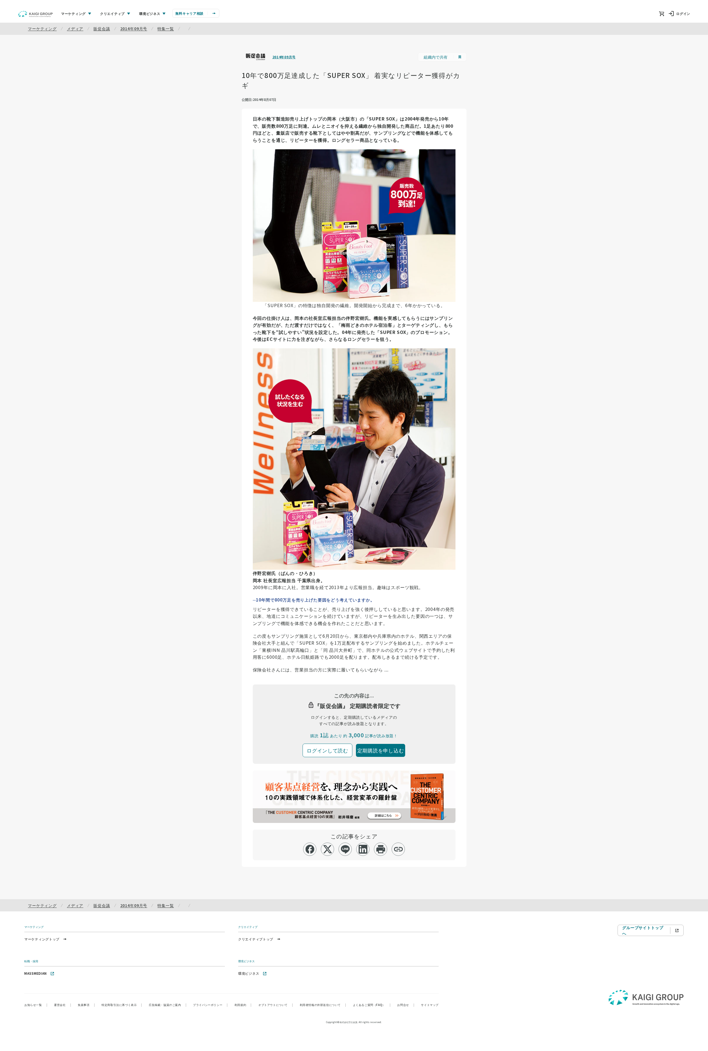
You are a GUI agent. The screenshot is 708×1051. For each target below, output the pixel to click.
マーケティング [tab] (73, 13)
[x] (327, 849)
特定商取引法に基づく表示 (121, 1005)
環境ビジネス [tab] (149, 13)
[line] (345, 849)
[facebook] (310, 849)
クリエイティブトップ (255, 939)
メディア (75, 28)
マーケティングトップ (41, 939)
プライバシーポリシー (210, 1005)
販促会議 (101, 28)
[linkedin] (363, 849)
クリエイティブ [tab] (112, 13)
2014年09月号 (133, 28)
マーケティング (42, 28)
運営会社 (62, 1005)
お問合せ (405, 1005)
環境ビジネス (248, 973)
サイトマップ (430, 1005)
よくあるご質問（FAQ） (372, 1005)
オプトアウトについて (275, 1005)
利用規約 (243, 1005)
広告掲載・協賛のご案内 (167, 1005)
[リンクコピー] (398, 849)
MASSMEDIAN (35, 973)
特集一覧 (165, 28)
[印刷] (380, 849)
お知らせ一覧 (35, 1005)
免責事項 (86, 1005)
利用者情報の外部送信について (323, 1005)
